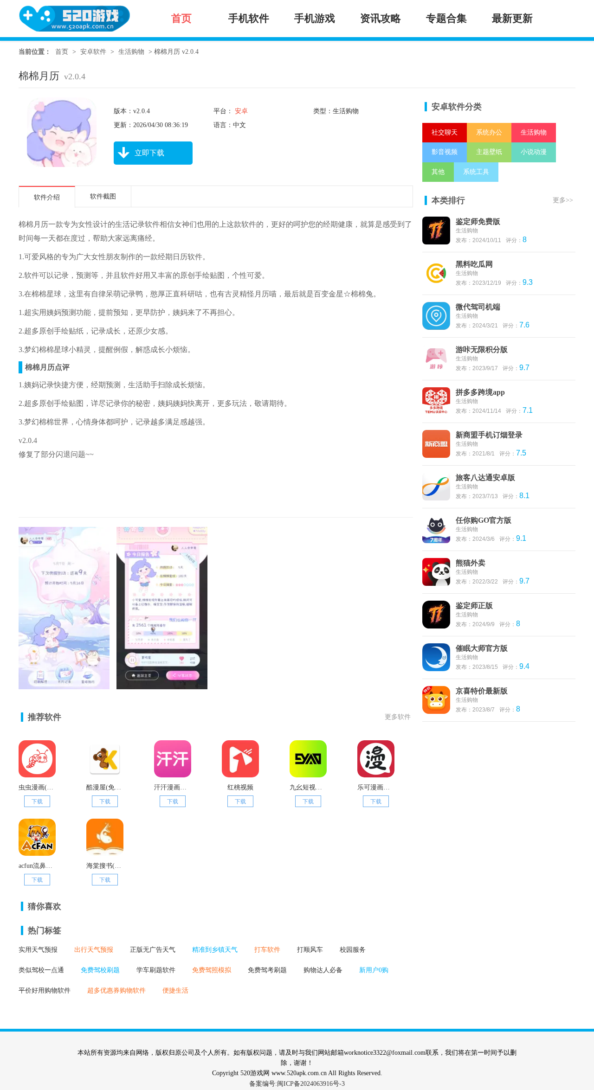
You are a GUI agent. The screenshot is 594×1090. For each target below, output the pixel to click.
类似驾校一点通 (41, 970)
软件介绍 (47, 197)
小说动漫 (534, 151)
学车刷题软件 (155, 970)
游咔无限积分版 (482, 349)
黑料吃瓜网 (474, 264)
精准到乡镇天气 (215, 949)
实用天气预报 (38, 949)
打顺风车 (310, 949)
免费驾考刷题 (267, 970)
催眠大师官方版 (482, 648)
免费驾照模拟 (211, 970)
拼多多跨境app (480, 392)
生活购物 (131, 51)
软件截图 (103, 196)
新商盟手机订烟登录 (489, 435)
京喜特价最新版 (482, 691)
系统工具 (476, 171)
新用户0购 (373, 970)
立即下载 (149, 153)
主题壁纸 (489, 151)
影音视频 (445, 151)
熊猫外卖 (470, 563)
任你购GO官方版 (483, 520)
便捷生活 (175, 990)
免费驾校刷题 (100, 970)
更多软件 (398, 716)
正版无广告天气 (152, 949)
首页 (61, 51)
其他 (438, 171)
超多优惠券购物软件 (116, 990)
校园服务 (353, 949)
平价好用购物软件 (45, 990)
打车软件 (267, 949)
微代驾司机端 (478, 307)
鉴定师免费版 (478, 221)
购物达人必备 (322, 970)
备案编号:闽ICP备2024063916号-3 (297, 1083)
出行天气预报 (93, 949)
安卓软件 (93, 51)
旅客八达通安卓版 (485, 477)
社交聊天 (445, 132)
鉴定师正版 (474, 605)
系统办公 (489, 132)
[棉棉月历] (64, 684)
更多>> (563, 200)
